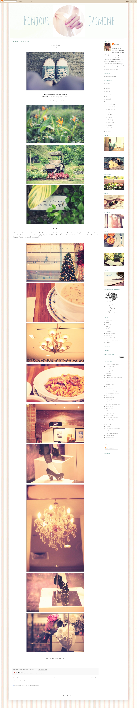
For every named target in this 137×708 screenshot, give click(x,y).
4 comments (32, 669)
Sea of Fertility (110, 420)
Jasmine (20, 669)
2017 (107, 91)
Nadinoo (108, 411)
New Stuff (108, 331)
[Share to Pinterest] (46, 669)
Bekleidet (108, 373)
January (110, 125)
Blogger (72, 696)
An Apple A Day (110, 371)
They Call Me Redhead (112, 433)
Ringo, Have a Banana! (112, 417)
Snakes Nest (109, 422)
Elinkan (108, 386)
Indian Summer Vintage (112, 393)
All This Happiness (111, 368)
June (109, 114)
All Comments (110, 448)
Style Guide (109, 335)
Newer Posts (16, 678)
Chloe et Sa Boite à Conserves (114, 377)
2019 (107, 86)
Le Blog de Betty (110, 400)
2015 (107, 96)
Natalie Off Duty (110, 413)
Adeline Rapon (110, 366)
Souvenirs (108, 424)
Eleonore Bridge (110, 384)
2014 (107, 99)
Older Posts (94, 678)
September (111, 109)
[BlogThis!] (41, 669)
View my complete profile (111, 69)
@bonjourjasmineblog (110, 76)
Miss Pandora (109, 408)
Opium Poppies (110, 415)
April (109, 117)
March (109, 120)
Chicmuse (108, 375)
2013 (107, 102)
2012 (107, 131)
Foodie (107, 322)
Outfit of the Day (110, 333)
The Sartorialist (110, 431)
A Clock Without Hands (112, 364)
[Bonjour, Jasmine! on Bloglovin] (111, 313)
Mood (29, 673)
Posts (107, 445)
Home (55, 678)
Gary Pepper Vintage (111, 391)
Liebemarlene (109, 402)
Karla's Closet (109, 395)
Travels (42, 673)
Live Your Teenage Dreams (113, 404)
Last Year (55, 46)
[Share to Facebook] (44, 669)
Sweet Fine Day (110, 426)
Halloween (108, 324)
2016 (107, 94)
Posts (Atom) (23, 681)
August (110, 112)
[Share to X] (42, 669)
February (110, 122)
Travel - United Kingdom (112, 340)
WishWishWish (110, 437)
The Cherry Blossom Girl (113, 428)
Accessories (109, 320)
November (111, 106)
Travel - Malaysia (35, 673)
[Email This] (39, 669)
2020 (107, 83)
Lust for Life (109, 406)
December (110, 104)
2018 (107, 88)
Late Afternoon (110, 397)
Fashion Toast (109, 388)
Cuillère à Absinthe (111, 382)
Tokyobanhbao (110, 435)
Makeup (108, 327)
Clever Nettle (109, 380)
